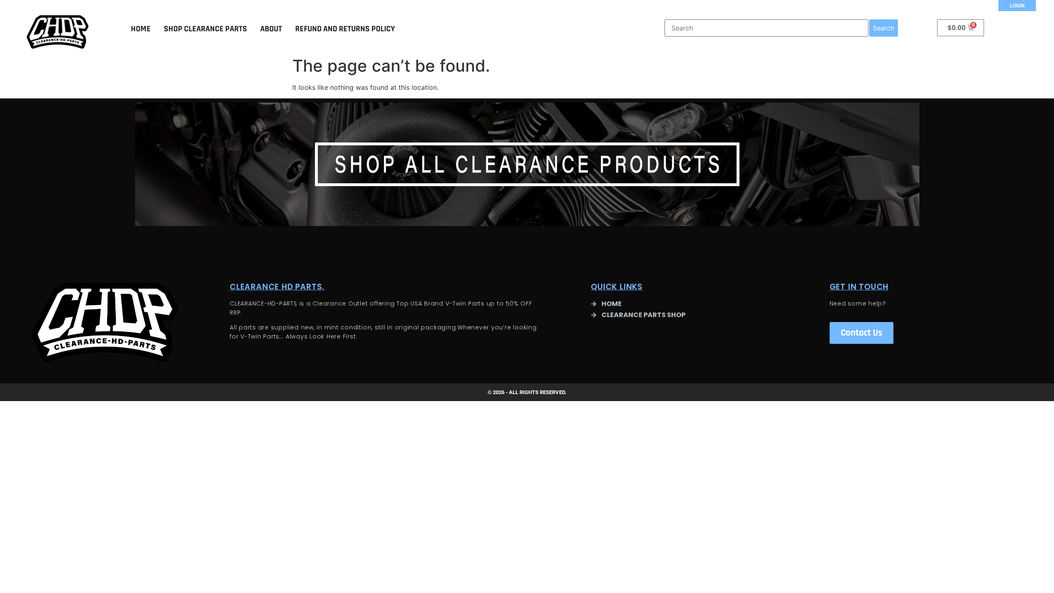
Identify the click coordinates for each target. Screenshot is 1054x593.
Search (883, 28)
